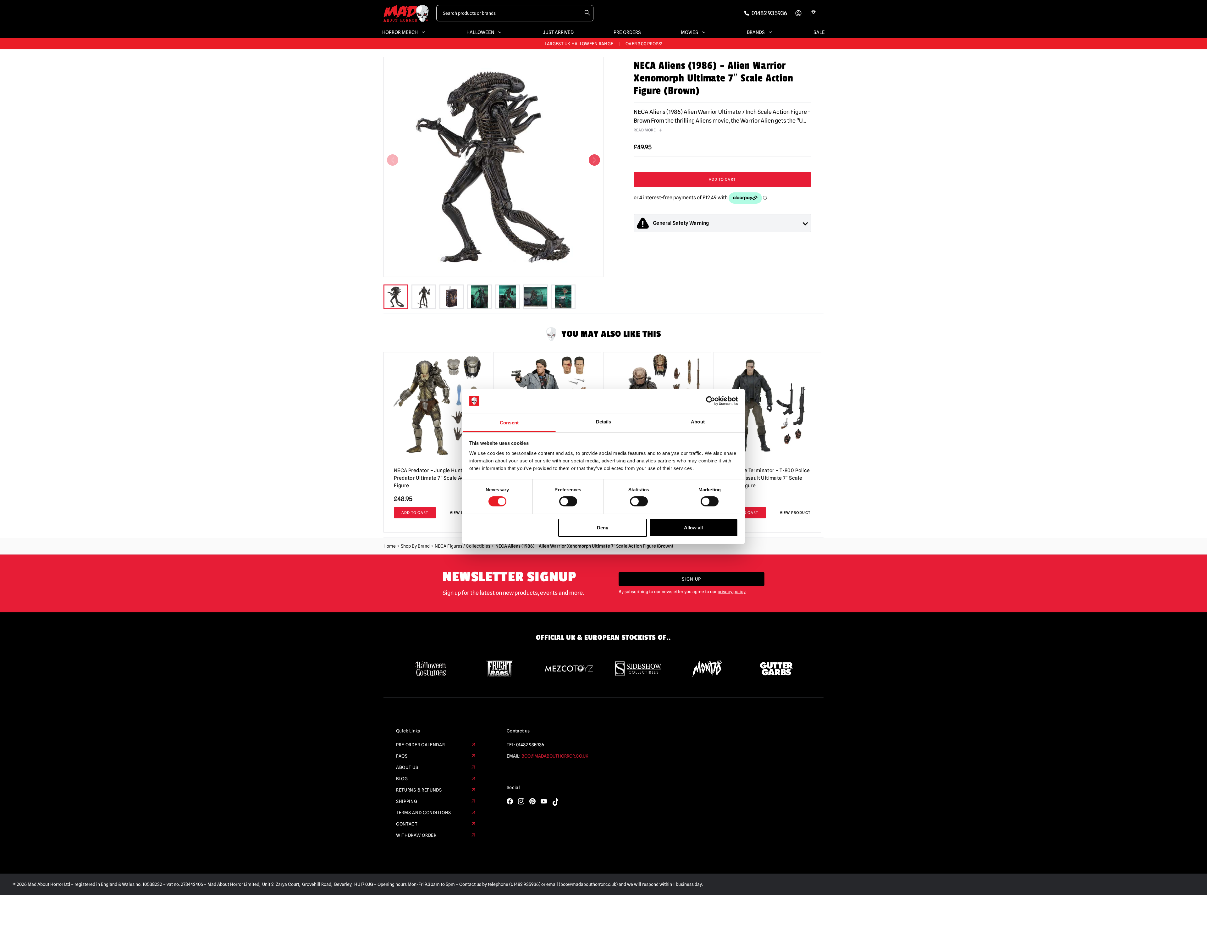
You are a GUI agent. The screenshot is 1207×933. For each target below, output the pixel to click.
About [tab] (698, 421)
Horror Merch (400, 32)
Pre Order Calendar (420, 744)
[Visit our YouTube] (544, 801)
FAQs (402, 756)
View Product (795, 512)
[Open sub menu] (422, 32)
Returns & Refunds (419, 789)
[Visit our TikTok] (555, 802)
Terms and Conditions (423, 812)
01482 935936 (530, 744)
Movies (689, 32)
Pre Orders (627, 32)
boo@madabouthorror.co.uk (554, 756)
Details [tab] (603, 421)
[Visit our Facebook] (510, 801)
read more (645, 130)
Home (389, 546)
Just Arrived (558, 32)
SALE (819, 32)
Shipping (406, 801)
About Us (407, 767)
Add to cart (722, 179)
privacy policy (732, 591)
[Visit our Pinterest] (532, 801)
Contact (407, 823)
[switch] (568, 501)
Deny (602, 527)
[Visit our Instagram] (521, 801)
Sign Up (691, 579)
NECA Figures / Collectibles (462, 546)
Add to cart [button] (414, 512)
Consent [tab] (509, 422)
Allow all (693, 527)
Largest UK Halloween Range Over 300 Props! (603, 43)
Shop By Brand (415, 546)
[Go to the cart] (813, 13)
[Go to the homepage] (406, 13)
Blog (402, 778)
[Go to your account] (798, 13)
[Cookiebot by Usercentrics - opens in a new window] (710, 401)
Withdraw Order (416, 835)
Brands (756, 32)
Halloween (480, 32)
